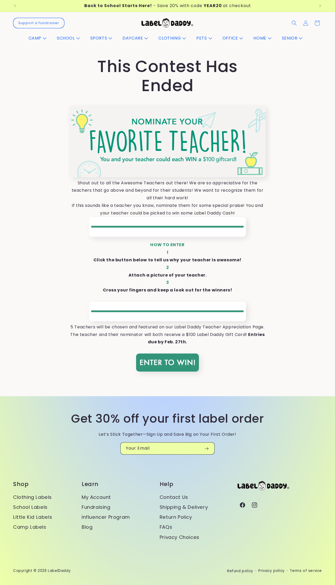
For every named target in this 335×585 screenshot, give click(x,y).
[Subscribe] (206, 448)
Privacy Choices (179, 537)
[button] (39, 38)
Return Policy (176, 517)
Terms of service (306, 570)
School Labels (30, 507)
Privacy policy (271, 570)
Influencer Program (106, 517)
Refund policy (240, 571)
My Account (96, 497)
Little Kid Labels (32, 517)
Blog (87, 527)
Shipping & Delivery (184, 507)
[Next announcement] (320, 6)
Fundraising (96, 507)
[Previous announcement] (15, 6)
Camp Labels (29, 527)
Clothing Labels (32, 497)
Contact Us (174, 497)
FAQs (166, 527)
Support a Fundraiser (38, 23)
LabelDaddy (59, 570)
